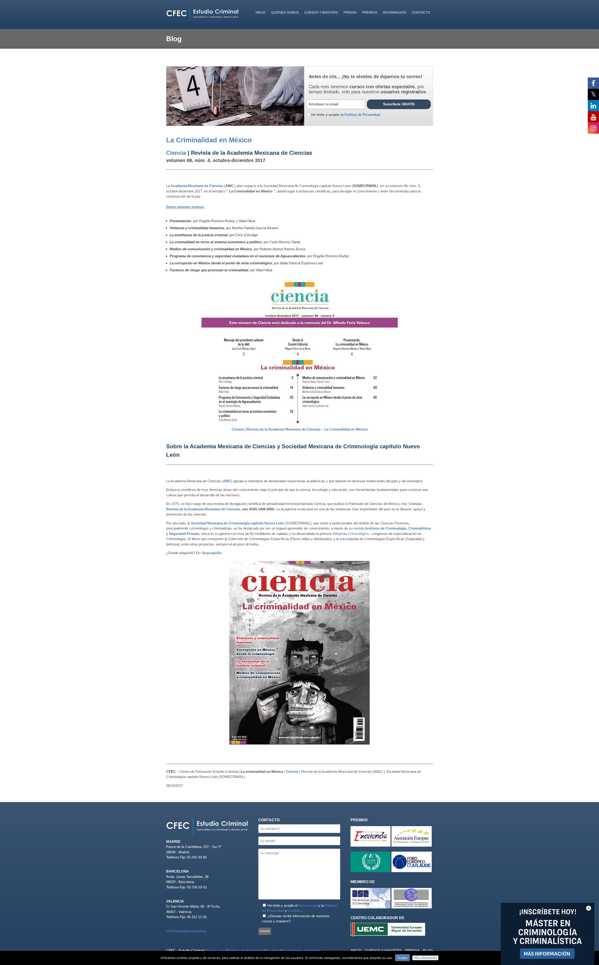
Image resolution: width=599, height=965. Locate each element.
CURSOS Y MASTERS (321, 12)
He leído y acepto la (345, 114)
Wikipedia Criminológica (350, 534)
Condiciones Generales (302, 950)
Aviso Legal (308, 905)
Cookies (294, 911)
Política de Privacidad (246, 950)
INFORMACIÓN (394, 12)
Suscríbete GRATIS (399, 104)
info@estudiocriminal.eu (186, 931)
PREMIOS (369, 12)
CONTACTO (421, 12)
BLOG (428, 950)
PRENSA (350, 12)
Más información (425, 958)
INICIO (261, 12)
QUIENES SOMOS (285, 12)
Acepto (402, 958)
